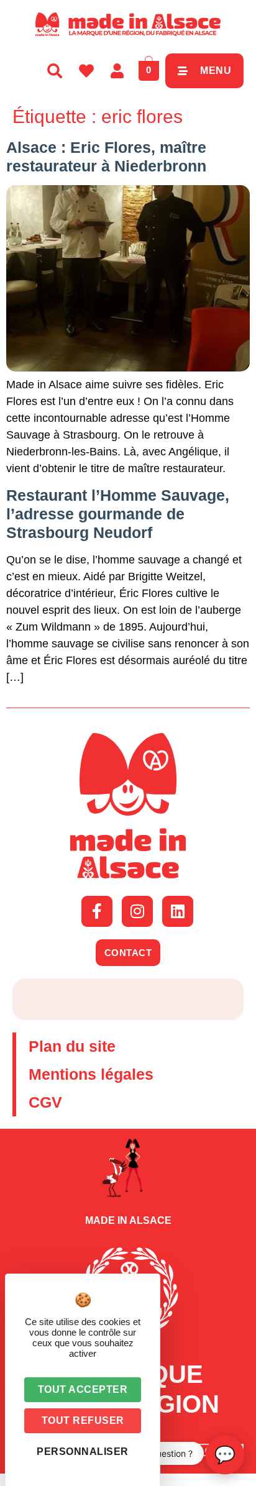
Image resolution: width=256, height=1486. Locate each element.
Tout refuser (83, 1420)
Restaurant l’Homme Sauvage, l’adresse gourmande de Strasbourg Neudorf (117, 513)
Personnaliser (83, 1451)
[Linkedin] (177, 911)
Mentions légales (91, 1074)
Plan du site (72, 1046)
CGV (45, 1102)
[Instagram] (137, 911)
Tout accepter (83, 1389)
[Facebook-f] (96, 911)
